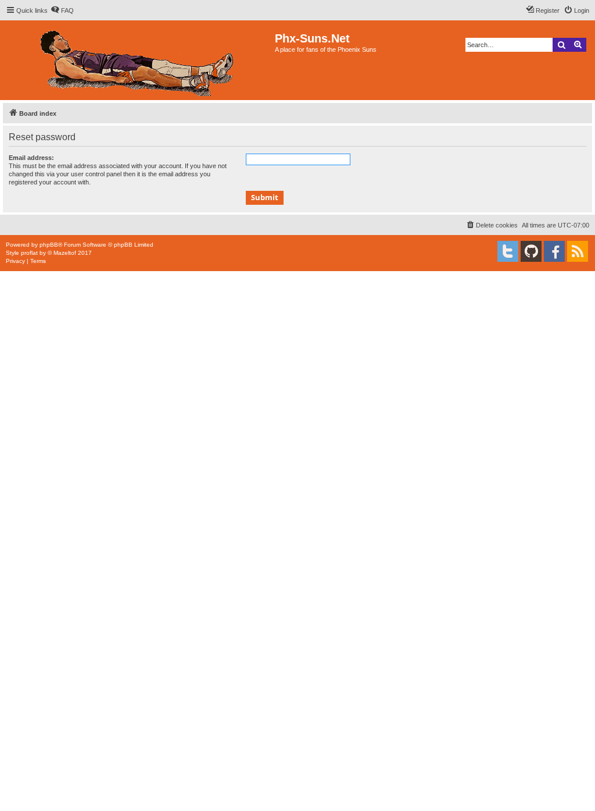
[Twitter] (507, 251)
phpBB (49, 244)
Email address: (31, 157)
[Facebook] (554, 251)
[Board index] (139, 60)
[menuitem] (62, 10)
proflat (29, 253)
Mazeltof (64, 253)
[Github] (531, 251)
